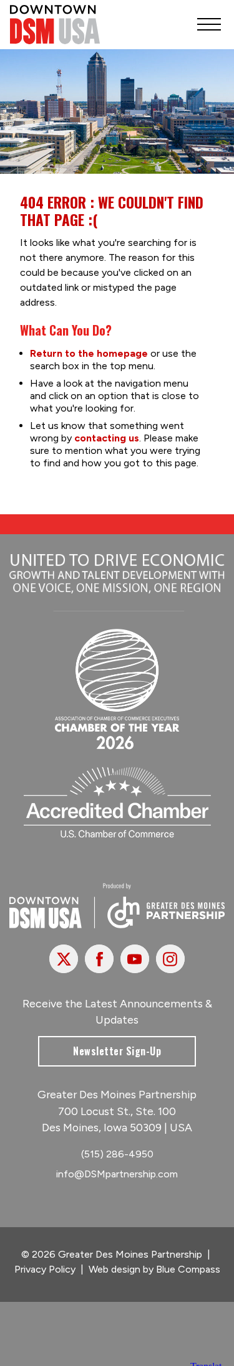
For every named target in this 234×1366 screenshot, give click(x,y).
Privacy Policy (45, 1269)
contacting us (106, 438)
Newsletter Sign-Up (117, 1050)
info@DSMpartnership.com (117, 1174)
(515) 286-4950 (117, 1154)
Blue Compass (188, 1269)
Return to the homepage (89, 353)
